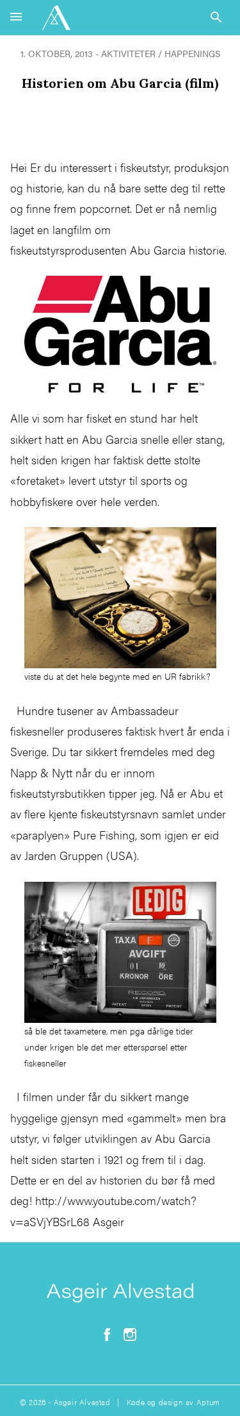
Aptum (208, 1402)
